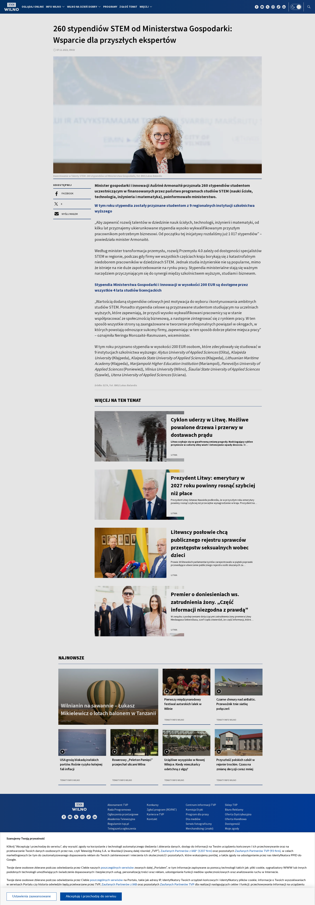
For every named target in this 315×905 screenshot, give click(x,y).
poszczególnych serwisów (117, 867)
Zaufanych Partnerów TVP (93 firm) (258, 851)
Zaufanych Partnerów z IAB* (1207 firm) (186, 851)
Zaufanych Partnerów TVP (177, 884)
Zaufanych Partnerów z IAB (119, 884)
